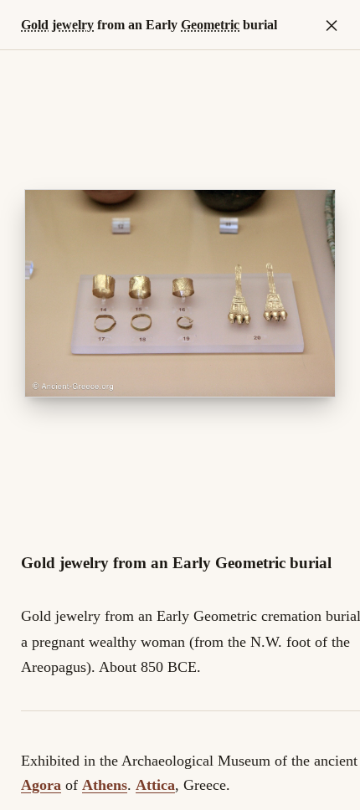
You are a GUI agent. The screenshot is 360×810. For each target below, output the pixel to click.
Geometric (210, 25)
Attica (155, 785)
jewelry (73, 25)
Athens (104, 785)
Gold (35, 25)
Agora (41, 785)
